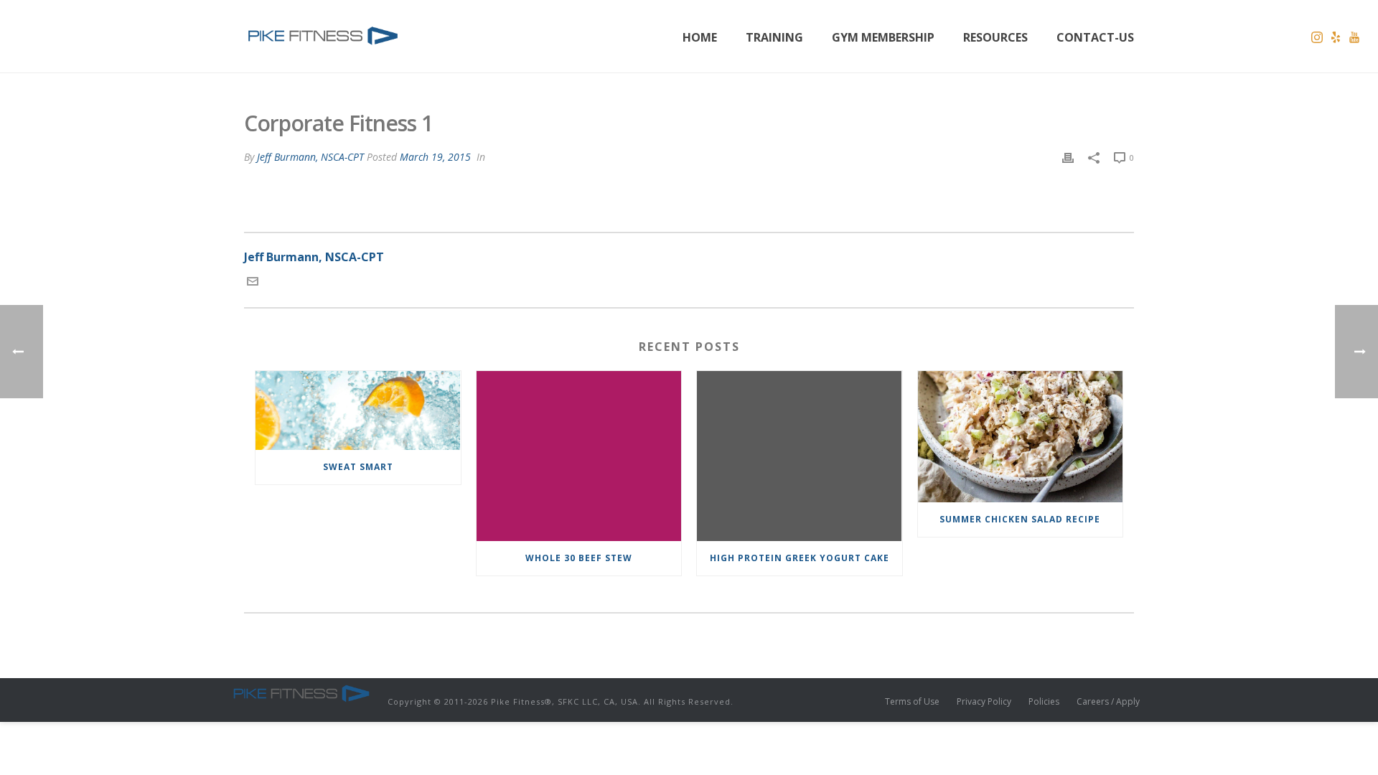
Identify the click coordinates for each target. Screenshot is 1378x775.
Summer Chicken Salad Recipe (1019, 519)
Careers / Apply (1108, 702)
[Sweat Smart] (358, 410)
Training (774, 37)
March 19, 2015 (435, 157)
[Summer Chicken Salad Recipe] (1020, 436)
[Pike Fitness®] (301, 693)
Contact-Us (1095, 37)
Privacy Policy (984, 702)
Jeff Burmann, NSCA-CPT (310, 157)
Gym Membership (883, 37)
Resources (995, 37)
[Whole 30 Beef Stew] (579, 455)
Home (700, 37)
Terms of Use (912, 702)
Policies (1043, 702)
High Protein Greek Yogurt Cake (799, 558)
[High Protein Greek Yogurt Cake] (799, 455)
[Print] (1068, 156)
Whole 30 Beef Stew (578, 558)
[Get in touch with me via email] (252, 283)
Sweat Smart (358, 467)
